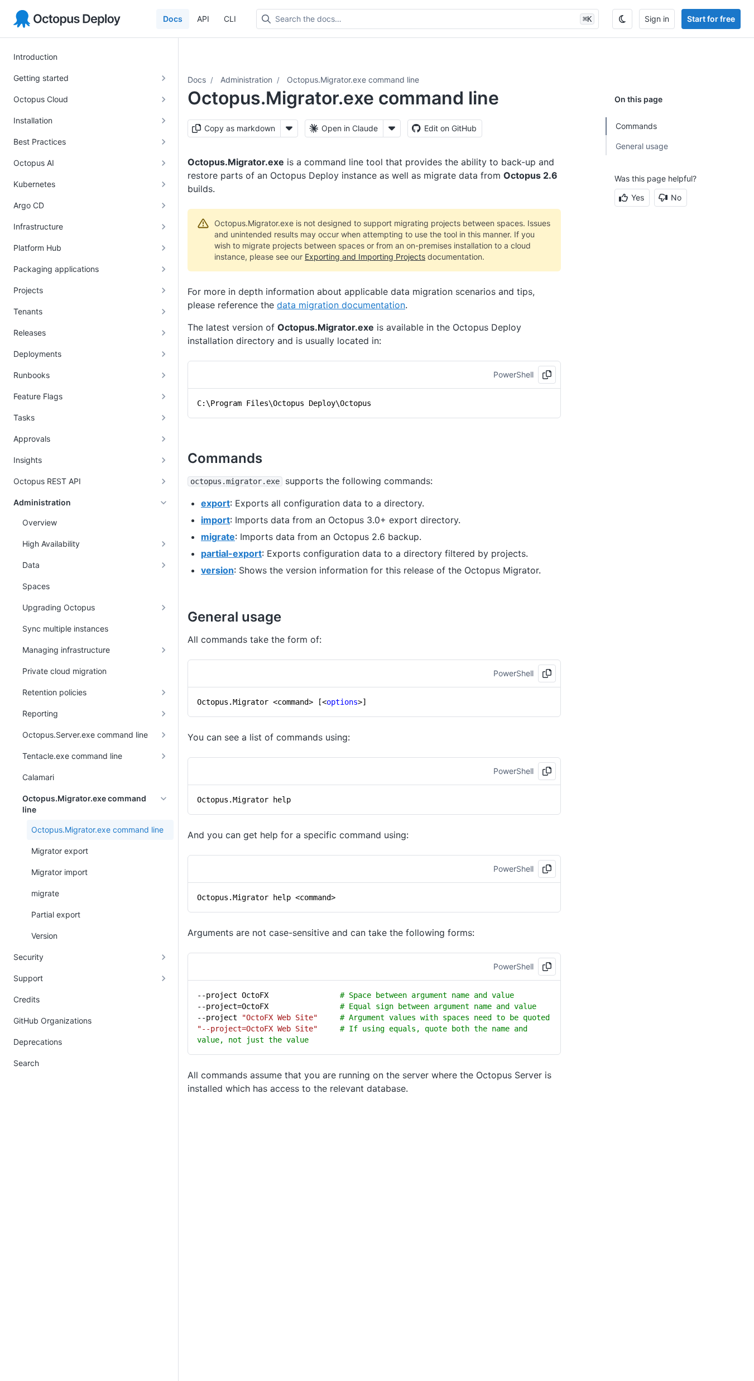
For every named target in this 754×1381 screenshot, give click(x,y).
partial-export (231, 553)
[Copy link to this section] (274, 458)
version (217, 570)
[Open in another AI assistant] (392, 128)
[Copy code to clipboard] (547, 375)
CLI (230, 18)
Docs (173, 18)
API (203, 18)
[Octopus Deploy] (67, 19)
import (215, 519)
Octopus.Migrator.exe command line (353, 79)
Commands (636, 126)
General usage (642, 146)
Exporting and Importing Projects (365, 256)
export (215, 503)
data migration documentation (341, 304)
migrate (218, 536)
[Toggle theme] (622, 19)
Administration (246, 79)
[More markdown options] (289, 128)
